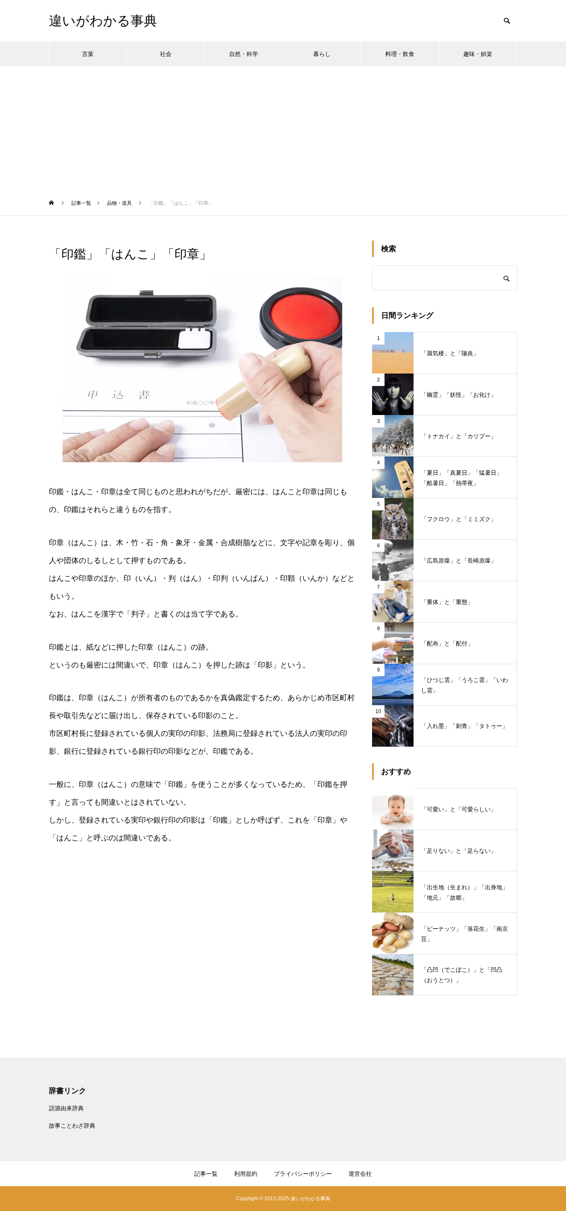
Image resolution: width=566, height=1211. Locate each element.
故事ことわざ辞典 (72, 1125)
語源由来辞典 (66, 1108)
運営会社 (360, 1173)
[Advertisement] (283, 128)
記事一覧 (206, 1173)
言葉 (88, 54)
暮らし (322, 54)
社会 (166, 54)
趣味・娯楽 (477, 54)
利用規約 (245, 1173)
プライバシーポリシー (303, 1173)
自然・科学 (243, 54)
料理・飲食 (399, 54)
